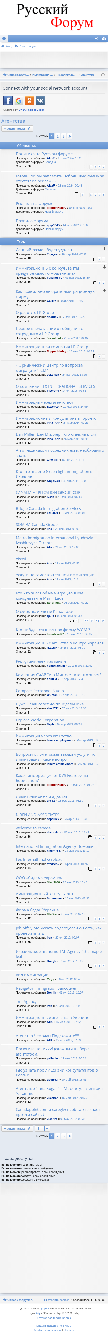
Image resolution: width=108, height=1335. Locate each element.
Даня (50, 616)
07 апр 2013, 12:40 (73, 695)
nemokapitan (56, 665)
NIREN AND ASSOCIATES (37, 814)
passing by (54, 277)
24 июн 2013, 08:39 (72, 647)
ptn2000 (52, 512)
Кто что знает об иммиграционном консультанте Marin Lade (49, 595)
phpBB (45, 1308)
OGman (52, 695)
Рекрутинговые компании (41, 661)
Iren (49, 937)
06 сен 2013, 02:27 (76, 602)
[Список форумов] (54, 17)
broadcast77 (55, 634)
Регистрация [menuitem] (105, 39)
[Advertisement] (55, 59)
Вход (8, 46)
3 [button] (64, 136)
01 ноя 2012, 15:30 (77, 277)
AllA (50, 1021)
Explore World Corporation (40, 719)
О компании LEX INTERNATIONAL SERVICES (55, 386)
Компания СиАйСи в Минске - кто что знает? (58, 674)
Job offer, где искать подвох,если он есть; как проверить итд (59, 930)
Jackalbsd (54, 338)
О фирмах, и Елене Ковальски (44, 611)
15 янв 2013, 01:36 (77, 898)
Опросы (50, 189)
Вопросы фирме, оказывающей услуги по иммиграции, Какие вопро (55, 756)
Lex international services (39, 859)
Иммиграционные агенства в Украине (52, 1017)
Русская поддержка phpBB (54, 1317)
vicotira (52, 1118)
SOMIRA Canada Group (37, 524)
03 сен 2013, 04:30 (69, 616)
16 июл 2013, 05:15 (79, 634)
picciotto (53, 390)
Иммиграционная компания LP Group (52, 346)
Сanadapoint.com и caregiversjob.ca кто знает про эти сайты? (58, 1112)
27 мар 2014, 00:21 (75, 422)
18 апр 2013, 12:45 (72, 679)
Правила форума (32, 220)
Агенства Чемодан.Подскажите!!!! (47, 1035)
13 (92, 621)
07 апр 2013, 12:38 (74, 708)
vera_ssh (53, 374)
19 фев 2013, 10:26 (75, 864)
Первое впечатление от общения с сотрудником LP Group (49, 331)
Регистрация (27, 46)
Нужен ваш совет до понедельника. (50, 703)
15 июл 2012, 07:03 (68, 1040)
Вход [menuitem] (97, 39)
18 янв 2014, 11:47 (74, 459)
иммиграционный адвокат (41, 796)
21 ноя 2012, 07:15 (73, 914)
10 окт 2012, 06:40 (69, 979)
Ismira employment (60, 740)
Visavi (21, 558)
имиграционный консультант (44, 893)
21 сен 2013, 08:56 (67, 563)
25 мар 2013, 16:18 (89, 740)
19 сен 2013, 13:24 (67, 579)
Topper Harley (56, 207)
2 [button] (58, 136)
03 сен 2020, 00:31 (81, 207)
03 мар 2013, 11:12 (77, 850)
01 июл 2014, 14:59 (75, 406)
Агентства (13, 120)
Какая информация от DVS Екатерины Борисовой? (52, 778)
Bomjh (51, 961)
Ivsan (50, 496)
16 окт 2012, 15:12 (71, 961)
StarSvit (52, 914)
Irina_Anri (53, 422)
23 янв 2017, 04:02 (76, 338)
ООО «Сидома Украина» (39, 877)
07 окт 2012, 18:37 (71, 992)
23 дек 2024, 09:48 (70, 185)
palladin (52, 1058)
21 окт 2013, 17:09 (67, 547)
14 (97, 621)
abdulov (52, 316)
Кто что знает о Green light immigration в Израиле (54, 474)
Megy (50, 979)
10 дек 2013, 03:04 (73, 512)
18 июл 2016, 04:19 (81, 351)
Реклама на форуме (34, 203)
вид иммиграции (32, 974)
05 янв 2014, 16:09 (75, 481)
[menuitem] (56, 1300)
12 (86, 621)
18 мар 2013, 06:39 (70, 800)
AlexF (51, 158)
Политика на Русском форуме (44, 153)
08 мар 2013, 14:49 (76, 832)
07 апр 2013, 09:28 (69, 724)
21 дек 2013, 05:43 (69, 496)
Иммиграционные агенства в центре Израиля (60, 643)
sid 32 (51, 800)
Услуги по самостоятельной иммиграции (55, 574)
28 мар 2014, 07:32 (74, 254)
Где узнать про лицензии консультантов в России (57, 1072)
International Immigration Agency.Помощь (55, 846)
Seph (50, 724)
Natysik (52, 647)
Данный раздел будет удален (44, 249)
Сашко (51, 300)
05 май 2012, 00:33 (72, 1118)
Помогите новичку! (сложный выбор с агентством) (52, 1051)
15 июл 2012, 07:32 (68, 1021)
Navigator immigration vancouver (46, 988)
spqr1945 (53, 225)
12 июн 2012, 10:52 (73, 1058)
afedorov (53, 864)
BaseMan (53, 406)
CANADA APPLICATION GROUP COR (48, 492)
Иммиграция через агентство (44, 735)
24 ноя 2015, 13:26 (74, 374)
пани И (52, 679)
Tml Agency (26, 1001)
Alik (49, 547)
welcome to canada (33, 828)
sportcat (52, 1079)
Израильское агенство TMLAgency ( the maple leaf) (59, 954)
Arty (38, 1313)
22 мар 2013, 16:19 (89, 763)
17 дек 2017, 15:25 (73, 316)
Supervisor (54, 898)
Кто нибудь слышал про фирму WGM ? (53, 629)
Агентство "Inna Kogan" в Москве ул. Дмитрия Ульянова (59, 1091)
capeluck (53, 819)
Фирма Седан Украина (37, 909)
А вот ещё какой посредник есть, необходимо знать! (60, 452)
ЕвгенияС (54, 602)
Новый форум (54, 211)
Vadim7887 (54, 850)
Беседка (50, 162)
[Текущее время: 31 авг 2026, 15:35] (103, 75)
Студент (52, 254)
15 (103, 621)
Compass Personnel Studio (40, 690)
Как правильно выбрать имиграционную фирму (55, 294)
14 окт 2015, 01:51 (74, 390)
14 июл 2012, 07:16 (75, 225)
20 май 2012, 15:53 (74, 1079)
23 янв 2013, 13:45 (75, 882)
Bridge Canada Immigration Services (48, 508)
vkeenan (52, 1098)
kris (49, 528)
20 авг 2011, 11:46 (71, 300)
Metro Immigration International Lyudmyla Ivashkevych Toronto (54, 540)
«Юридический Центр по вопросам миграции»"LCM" (50, 367)
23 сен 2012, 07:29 (67, 1005)
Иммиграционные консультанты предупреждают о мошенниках (47, 270)
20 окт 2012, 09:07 (67, 937)
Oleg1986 (53, 882)
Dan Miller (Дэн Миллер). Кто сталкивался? (56, 434)
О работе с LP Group (35, 312)
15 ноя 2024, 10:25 (70, 158)
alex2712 (53, 708)
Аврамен (53, 481)
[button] (69, 136)
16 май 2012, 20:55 (74, 1098)
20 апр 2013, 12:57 (80, 665)
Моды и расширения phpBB (54, 1325)
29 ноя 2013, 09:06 (67, 528)
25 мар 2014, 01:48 (75, 438)
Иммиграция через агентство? (44, 402)
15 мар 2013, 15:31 (74, 819)
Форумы (5, 39)
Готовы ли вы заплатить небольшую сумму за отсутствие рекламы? (60, 178)
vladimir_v (54, 832)
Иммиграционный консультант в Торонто (56, 418)
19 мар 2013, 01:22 (81, 784)
